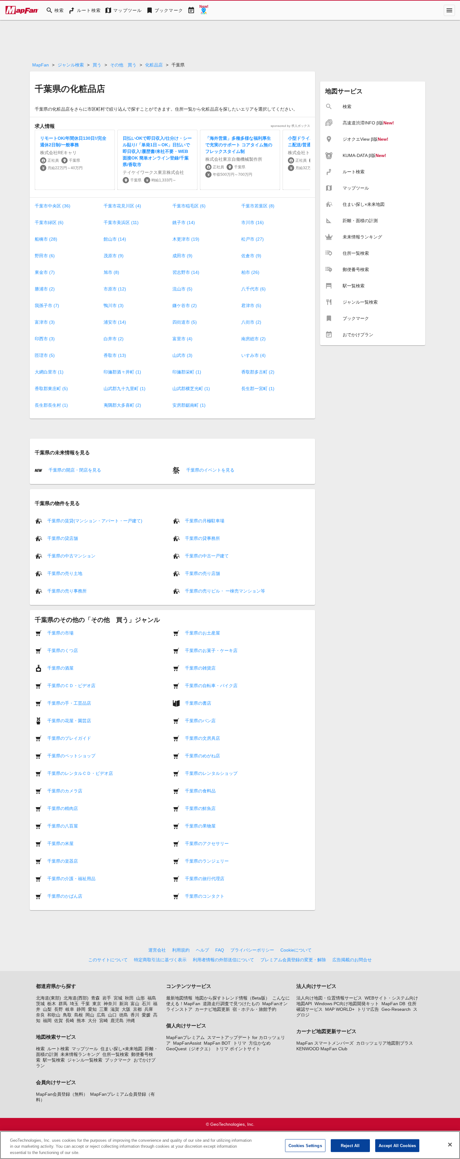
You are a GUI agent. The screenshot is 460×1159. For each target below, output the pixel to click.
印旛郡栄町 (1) (186, 371)
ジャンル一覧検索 (84, 1059)
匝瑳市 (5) (45, 355)
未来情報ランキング (80, 1054)
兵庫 (148, 1009)
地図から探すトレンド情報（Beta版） (232, 997)
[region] (230, 1145)
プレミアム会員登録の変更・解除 (293, 959)
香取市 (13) (115, 355)
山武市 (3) (182, 355)
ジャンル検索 (71, 64)
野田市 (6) (45, 255)
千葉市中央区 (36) (52, 205)
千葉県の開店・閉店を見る (74, 469)
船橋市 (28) (46, 239)
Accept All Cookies (397, 1145)
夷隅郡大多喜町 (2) (122, 405)
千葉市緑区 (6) (49, 222)
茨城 (40, 1003)
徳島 (123, 1014)
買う (97, 64)
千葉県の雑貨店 (200, 667)
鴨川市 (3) (114, 305)
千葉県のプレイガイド (69, 737)
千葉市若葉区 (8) (257, 205)
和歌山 (53, 1014)
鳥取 (67, 1014)
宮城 (118, 997)
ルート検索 (58, 1048)
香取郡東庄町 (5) (51, 388)
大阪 (126, 1009)
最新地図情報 (179, 997)
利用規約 (181, 950)
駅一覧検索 (54, 1059)
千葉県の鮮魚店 (200, 808)
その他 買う (123, 64)
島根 (78, 1014)
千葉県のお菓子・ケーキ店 (211, 650)
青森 (95, 997)
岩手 (106, 997)
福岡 (47, 1020)
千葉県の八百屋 (62, 825)
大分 (92, 1020)
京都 (137, 1009)
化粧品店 (154, 64)
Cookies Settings (305, 1145)
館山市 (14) (115, 239)
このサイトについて (108, 959)
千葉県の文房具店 (202, 737)
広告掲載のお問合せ (352, 959)
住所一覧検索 (115, 1054)
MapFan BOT (217, 1043)
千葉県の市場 (60, 632)
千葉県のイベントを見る (209, 469)
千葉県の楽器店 (62, 860)
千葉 (85, 1003)
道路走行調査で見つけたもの (231, 1003)
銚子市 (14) (183, 222)
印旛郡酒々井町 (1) (122, 371)
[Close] (450, 1144)
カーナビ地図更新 (212, 1009)
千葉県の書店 (198, 702)
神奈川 (110, 1003)
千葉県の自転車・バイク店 (211, 685)
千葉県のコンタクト (204, 895)
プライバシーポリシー (252, 950)
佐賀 (58, 1020)
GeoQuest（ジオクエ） (189, 1048)
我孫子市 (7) (47, 305)
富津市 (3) (45, 322)
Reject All (350, 1145)
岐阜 (69, 1009)
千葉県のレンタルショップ (211, 772)
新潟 (123, 1003)
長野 (58, 1009)
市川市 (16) (252, 222)
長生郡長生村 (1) (51, 405)
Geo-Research (396, 1009)
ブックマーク (118, 1059)
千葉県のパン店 (200, 720)
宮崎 (103, 1020)
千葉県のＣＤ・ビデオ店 (71, 685)
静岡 (81, 1009)
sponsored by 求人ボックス (290, 126)
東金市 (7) (45, 272)
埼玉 (74, 1003)
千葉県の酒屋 (60, 667)
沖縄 (130, 1020)
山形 (140, 997)
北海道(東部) (48, 997)
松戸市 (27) (252, 239)
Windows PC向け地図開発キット (346, 1003)
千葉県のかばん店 (64, 895)
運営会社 (157, 950)
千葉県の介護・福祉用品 (71, 878)
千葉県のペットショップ (71, 755)
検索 (40, 1048)
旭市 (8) (111, 272)
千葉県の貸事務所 (202, 537)
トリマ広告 (368, 1009)
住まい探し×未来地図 (121, 1048)
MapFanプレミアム (185, 1037)
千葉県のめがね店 (202, 755)
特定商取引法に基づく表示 (160, 959)
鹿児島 (117, 1020)
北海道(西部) (76, 997)
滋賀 (114, 1009)
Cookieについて (296, 950)
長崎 (69, 1020)
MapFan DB (393, 1003)
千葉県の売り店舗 (202, 573)
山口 (112, 1014)
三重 (103, 1009)
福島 (151, 997)
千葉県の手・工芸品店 (69, 702)
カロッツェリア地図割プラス (384, 1043)
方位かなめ (260, 1043)
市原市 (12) (115, 288)
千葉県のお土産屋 (202, 632)
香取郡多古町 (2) (257, 371)
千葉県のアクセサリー (207, 843)
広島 (101, 1014)
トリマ (239, 1043)
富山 (134, 1003)
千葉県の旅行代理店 (204, 878)
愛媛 (146, 1014)
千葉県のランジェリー (207, 860)
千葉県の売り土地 (64, 573)
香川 (134, 1014)
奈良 (40, 1014)
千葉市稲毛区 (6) (189, 205)
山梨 (47, 1009)
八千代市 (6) (253, 288)
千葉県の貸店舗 (62, 537)
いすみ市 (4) (253, 355)
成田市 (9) (182, 255)
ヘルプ (202, 950)
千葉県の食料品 (200, 790)
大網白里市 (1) (49, 371)
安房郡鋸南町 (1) (189, 405)
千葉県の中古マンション (71, 555)
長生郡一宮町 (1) (257, 388)
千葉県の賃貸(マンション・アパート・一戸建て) (94, 520)
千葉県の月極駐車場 (204, 520)
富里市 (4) (182, 338)
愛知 (92, 1009)
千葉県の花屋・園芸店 (69, 720)
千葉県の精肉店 (62, 808)
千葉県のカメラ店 (64, 790)
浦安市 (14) (115, 322)
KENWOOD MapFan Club (321, 1048)
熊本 (81, 1020)
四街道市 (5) (184, 322)
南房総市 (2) (253, 338)
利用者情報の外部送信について (223, 959)
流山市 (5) (182, 288)
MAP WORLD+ (340, 1009)
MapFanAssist (187, 1043)
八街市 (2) (251, 322)
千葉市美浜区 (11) (121, 222)
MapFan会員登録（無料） (62, 1094)
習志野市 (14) (185, 272)
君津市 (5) (251, 305)
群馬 (63, 1003)
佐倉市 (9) (251, 255)
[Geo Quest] (203, 10)
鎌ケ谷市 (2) (184, 305)
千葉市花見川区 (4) (122, 205)
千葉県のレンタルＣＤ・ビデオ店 (80, 772)
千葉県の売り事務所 (67, 590)
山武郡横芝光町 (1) (191, 388)
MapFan (40, 64)
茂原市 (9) (114, 255)
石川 (146, 1003)
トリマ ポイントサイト (237, 1048)
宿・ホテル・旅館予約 (254, 1009)
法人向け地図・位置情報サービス (329, 997)
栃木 (51, 1003)
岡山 (89, 1014)
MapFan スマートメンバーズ (325, 1043)
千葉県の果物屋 (200, 825)
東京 (96, 1003)
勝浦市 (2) (45, 288)
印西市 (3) (45, 338)
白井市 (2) (114, 338)
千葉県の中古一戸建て (207, 555)
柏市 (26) (250, 272)
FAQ (219, 950)
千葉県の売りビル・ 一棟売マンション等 (225, 590)
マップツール (85, 1048)
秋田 (129, 997)
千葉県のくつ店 (62, 650)
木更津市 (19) (185, 239)
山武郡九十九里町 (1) (125, 388)
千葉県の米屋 (60, 843)
